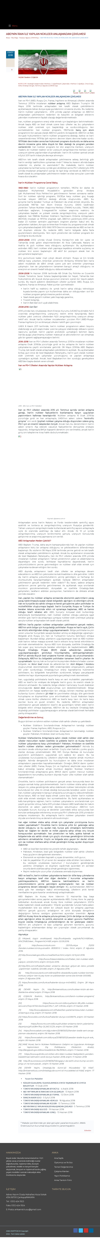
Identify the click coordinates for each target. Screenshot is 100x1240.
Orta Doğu (14, 38)
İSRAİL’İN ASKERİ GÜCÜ (32, 1098)
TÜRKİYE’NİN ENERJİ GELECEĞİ (35, 1109)
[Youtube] (86, 1230)
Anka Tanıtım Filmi (63, 1180)
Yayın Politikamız (62, 1176)
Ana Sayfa (58, 1158)
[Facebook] (75, 1230)
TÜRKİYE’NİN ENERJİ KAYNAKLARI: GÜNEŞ (39, 1112)
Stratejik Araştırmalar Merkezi (38, 84)
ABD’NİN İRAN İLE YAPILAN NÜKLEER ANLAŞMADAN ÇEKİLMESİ (48, 1106)
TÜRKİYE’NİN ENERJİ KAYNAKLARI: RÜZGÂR (40, 1103)
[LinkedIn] (91, 1230)
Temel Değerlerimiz (63, 1167)
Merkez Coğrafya (77, 84)
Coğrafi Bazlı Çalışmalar (60, 84)
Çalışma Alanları (61, 1171)
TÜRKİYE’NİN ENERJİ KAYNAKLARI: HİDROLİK (40, 1101)
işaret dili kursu (38, 1238)
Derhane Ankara (25, 1238)
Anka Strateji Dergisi (26, 86)
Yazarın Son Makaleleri (34, 1079)
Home (8, 38)
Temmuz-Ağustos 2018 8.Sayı (29, 38)
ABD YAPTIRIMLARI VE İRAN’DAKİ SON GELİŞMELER (43, 1092)
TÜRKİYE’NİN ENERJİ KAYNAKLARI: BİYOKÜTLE (41, 1089)
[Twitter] (81, 1230)
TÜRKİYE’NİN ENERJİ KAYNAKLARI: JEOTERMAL (41, 1095)
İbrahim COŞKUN (31, 77)
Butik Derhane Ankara (9, 1238)
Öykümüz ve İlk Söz (63, 1162)
